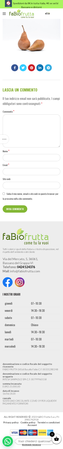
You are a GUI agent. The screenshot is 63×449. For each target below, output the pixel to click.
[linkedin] (39, 67)
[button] (7, 441)
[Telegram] (48, 67)
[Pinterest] (31, 67)
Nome (6, 151)
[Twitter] (23, 67)
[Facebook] (14, 67)
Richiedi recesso (31, 444)
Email (6, 165)
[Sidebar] (4, 139)
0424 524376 (26, 267)
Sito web (6, 179)
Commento (8, 111)
